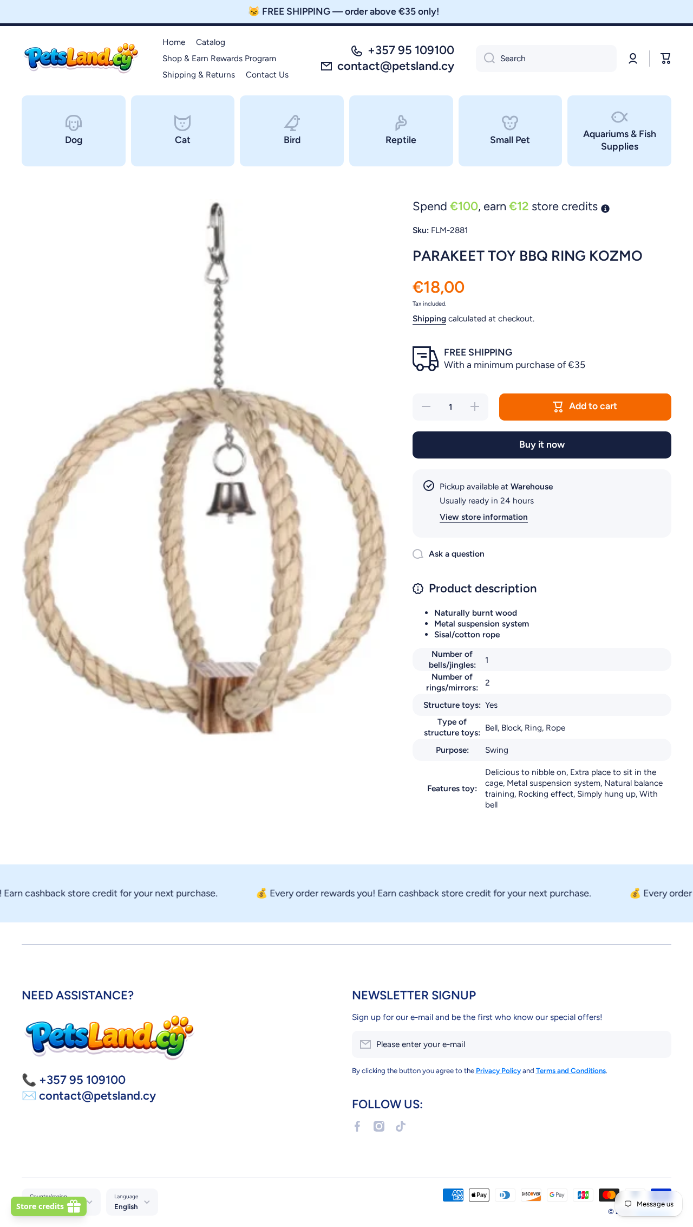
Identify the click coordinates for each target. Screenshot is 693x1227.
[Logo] (81, 58)
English (126, 1206)
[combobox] (546, 58)
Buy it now (542, 444)
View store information (484, 517)
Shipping (429, 318)
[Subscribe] (657, 1044)
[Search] (485, 58)
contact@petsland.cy (395, 66)
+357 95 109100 (411, 50)
